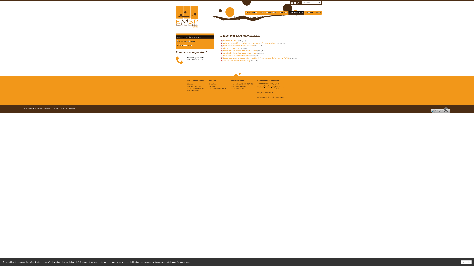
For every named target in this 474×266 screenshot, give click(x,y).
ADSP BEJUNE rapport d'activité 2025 (240, 61)
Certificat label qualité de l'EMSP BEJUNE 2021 (244, 51)
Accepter (466, 262)
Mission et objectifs (194, 86)
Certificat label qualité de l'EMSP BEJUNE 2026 (243, 53)
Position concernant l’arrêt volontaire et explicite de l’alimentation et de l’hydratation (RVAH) (259, 58)
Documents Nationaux (186, 41)
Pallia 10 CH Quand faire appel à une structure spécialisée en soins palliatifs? (254, 43)
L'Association (251, 12)
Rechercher (319, 2)
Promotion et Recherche (217, 88)
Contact (295, 3)
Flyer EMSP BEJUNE (234, 41)
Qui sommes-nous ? (268, 12)
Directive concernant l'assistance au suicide (242, 46)
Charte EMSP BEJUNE (235, 48)
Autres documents (184, 45)
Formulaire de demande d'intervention (241, 56)
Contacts (309, 12)
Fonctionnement (193, 91)
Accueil (292, 3)
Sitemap (298, 3)
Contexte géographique (195, 88)
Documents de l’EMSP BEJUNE (190, 37)
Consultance (213, 84)
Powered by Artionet (442, 110)
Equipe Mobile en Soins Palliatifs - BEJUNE (187, 17)
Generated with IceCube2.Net (432, 110)
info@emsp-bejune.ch (265, 92)
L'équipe (190, 84)
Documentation (296, 12)
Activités (283, 12)
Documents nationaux (238, 86)
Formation (212, 86)
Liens (318, 12)
